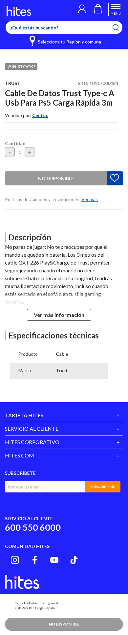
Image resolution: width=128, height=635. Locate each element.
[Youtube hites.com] (54, 560)
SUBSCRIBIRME (103, 487)
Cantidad (15, 143)
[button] (82, 9)
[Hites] (19, 11)
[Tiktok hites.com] (74, 560)
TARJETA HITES (24, 415)
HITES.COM (19, 455)
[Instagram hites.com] (15, 560)
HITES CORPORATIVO (32, 442)
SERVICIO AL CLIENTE (31, 428)
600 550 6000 (33, 527)
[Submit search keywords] (120, 27)
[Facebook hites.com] (35, 560)
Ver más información (59, 315)
